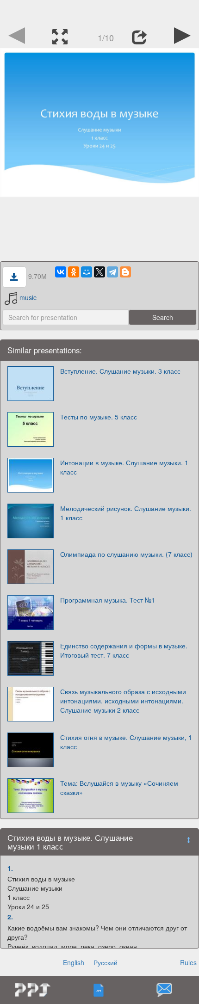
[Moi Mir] (86, 271)
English (73, 962)
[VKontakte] (60, 271)
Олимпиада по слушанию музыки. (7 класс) (126, 554)
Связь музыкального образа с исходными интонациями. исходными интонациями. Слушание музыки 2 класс (123, 701)
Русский (105, 962)
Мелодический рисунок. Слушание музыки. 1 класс (125, 513)
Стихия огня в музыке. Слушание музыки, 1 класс (126, 742)
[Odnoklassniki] (73, 271)
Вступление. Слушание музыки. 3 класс (120, 371)
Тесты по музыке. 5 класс (98, 416)
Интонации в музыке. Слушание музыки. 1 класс (124, 467)
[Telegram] (112, 271)
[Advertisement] (99, 11)
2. (10, 916)
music (28, 297)
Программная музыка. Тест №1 (107, 599)
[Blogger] (125, 271)
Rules (188, 962)
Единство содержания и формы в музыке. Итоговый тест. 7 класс (123, 650)
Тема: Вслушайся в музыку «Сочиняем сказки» (119, 787)
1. (10, 868)
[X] (99, 271)
